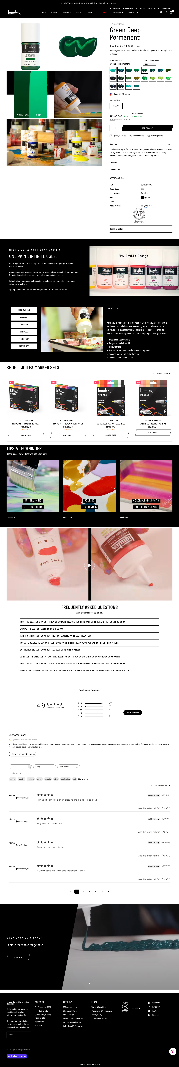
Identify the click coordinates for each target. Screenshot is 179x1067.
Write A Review (133, 712)
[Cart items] (170, 12)
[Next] (123, 3)
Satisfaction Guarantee (100, 1018)
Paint (42, 12)
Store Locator (68, 1015)
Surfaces (66, 12)
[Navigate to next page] (108, 892)
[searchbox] (18, 767)
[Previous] (56, 3)
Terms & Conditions (98, 1007)
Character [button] (114, 162)
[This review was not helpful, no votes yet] (167, 808)
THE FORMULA (24, 339)
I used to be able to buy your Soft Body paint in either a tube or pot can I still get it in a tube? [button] (70, 643)
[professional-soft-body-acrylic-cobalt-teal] (128, 86)
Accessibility (39, 1022)
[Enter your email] (28, 1035)
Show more (83, 779)
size (56, 779)
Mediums (54, 12)
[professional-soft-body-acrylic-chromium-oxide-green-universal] (128, 78)
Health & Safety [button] (117, 229)
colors (12, 779)
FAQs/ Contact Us (70, 1007)
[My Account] (161, 12)
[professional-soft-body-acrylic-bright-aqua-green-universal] (113, 70)
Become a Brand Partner (72, 1022)
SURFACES (24, 332)
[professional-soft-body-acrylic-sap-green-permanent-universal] (120, 78)
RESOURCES (117, 12)
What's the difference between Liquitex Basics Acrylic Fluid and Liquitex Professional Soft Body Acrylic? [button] (75, 670)
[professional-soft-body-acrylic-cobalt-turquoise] (136, 86)
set (74, 779)
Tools (78, 12)
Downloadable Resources (73, 1018)
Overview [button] (114, 144)
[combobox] (44, 766)
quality (21, 779)
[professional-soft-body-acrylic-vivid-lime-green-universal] (152, 78)
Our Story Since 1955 (43, 1007)
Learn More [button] (135, 1008)
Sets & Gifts (92, 12)
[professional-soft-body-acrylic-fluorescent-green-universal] (168, 78)
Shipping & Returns (70, 1011)
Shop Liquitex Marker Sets (162, 374)
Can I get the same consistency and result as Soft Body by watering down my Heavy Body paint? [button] (70, 657)
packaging (65, 779)
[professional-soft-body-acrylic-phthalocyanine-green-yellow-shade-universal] (128, 70)
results (48, 779)
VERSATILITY (24, 346)
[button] (89, 1064)
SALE (105, 12)
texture (31, 779)
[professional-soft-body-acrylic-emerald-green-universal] (136, 70)
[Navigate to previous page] (70, 892)
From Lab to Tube (41, 1011)
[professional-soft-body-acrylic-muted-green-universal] (120, 86)
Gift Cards (39, 1025)
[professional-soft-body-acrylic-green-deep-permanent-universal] (144, 70)
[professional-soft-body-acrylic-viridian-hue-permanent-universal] (152, 70)
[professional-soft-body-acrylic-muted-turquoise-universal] (113, 86)
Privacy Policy (96, 1015)
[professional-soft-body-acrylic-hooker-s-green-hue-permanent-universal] (168, 70)
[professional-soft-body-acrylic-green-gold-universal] (136, 78)
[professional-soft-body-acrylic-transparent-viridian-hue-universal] (160, 70)
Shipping (112, 119)
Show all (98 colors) (122, 94)
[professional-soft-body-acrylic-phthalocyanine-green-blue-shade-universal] (120, 70)
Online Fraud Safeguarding (73, 1026)
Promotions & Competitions (102, 1011)
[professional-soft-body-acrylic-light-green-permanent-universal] (144, 78)
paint (39, 779)
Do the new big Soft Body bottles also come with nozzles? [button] (50, 650)
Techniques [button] (115, 169)
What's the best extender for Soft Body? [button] (41, 629)
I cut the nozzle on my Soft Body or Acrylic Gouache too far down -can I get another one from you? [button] (72, 622)
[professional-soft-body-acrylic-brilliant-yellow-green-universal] (160, 78)
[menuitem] (42, 12)
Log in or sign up (137, 113)
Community (132, 12)
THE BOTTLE (24, 310)
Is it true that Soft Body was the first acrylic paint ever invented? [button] (55, 636)
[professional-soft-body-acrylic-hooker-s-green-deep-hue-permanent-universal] (113, 78)
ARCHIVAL (24, 317)
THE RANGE (24, 325)
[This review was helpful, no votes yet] (163, 808)
